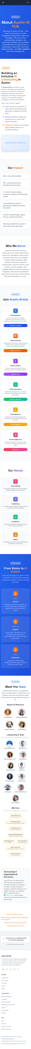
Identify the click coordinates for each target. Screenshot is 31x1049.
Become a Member (16, 325)
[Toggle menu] (27, 2)
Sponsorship (5, 1010)
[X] (18, 969)
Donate (3, 1013)
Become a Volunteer (15, 399)
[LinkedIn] (3, 969)
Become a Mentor (15, 424)
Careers (4, 1007)
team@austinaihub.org (9, 1038)
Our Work (4, 983)
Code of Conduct (6, 1026)
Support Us (15, 449)
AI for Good (5, 980)
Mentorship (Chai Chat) (8, 1004)
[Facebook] (6, 969)
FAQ (3, 1021)
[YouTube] (10, 969)
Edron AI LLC (10, 895)
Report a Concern (6, 1029)
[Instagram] (14, 969)
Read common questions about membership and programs (14, 918)
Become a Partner (15, 350)
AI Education (5, 977)
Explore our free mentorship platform (15, 922)
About (3, 988)
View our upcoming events (15, 914)
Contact (4, 1023)
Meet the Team (16, 374)
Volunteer (4, 999)
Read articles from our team (15, 926)
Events (3, 986)
